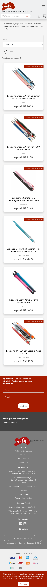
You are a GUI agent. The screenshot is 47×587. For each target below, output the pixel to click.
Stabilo (23, 306)
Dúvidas (23, 455)
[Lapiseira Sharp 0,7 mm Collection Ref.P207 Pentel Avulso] (23, 77)
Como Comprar (23, 494)
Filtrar (11, 52)
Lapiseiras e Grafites (12, 26)
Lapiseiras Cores (36, 26)
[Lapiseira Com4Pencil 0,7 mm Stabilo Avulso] (23, 281)
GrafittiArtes (9, 24)
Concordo (23, 584)
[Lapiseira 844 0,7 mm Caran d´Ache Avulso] (23, 332)
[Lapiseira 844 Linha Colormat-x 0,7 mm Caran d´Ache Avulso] (23, 230)
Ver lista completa (10, 422)
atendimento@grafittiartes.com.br (23, 513)
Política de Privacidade (23, 451)
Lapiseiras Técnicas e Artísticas (27, 24)
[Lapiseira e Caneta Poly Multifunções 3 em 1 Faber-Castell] (23, 179)
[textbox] (15, 16)
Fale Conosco (23, 458)
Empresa (23, 490)
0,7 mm (7, 29)
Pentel (23, 102)
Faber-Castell (23, 204)
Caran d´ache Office (23, 255)
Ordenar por (8, 39)
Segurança (23, 462)
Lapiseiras (25, 26)
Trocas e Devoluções (23, 498)
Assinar (23, 406)
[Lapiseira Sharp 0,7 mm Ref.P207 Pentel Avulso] (23, 128)
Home (23, 447)
